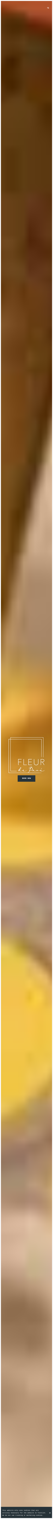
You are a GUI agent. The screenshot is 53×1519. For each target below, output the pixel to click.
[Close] (50, 1513)
